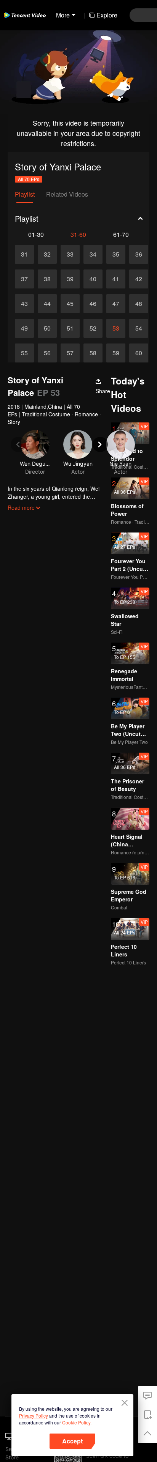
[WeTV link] (25, 15)
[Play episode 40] (93, 278)
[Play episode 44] (47, 303)
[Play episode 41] (115, 278)
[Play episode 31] (24, 254)
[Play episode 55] (24, 352)
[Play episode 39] (70, 278)
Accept (72, 1441)
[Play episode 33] (70, 254)
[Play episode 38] (47, 278)
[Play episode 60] (138, 352)
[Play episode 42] (138, 278)
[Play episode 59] (115, 352)
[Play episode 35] (115, 254)
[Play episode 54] (138, 328)
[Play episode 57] (70, 352)
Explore (106, 15)
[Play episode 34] (93, 254)
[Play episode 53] (115, 328)
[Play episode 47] (115, 303)
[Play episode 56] (47, 352)
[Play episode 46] (93, 303)
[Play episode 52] (93, 328)
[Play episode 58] (93, 352)
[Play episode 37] (24, 278)
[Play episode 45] (70, 303)
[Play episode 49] (24, 328)
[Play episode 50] (47, 328)
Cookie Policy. (76, 1422)
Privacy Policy (33, 1415)
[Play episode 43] (24, 303)
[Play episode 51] (70, 328)
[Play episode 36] (138, 254)
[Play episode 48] (138, 303)
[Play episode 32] (47, 254)
